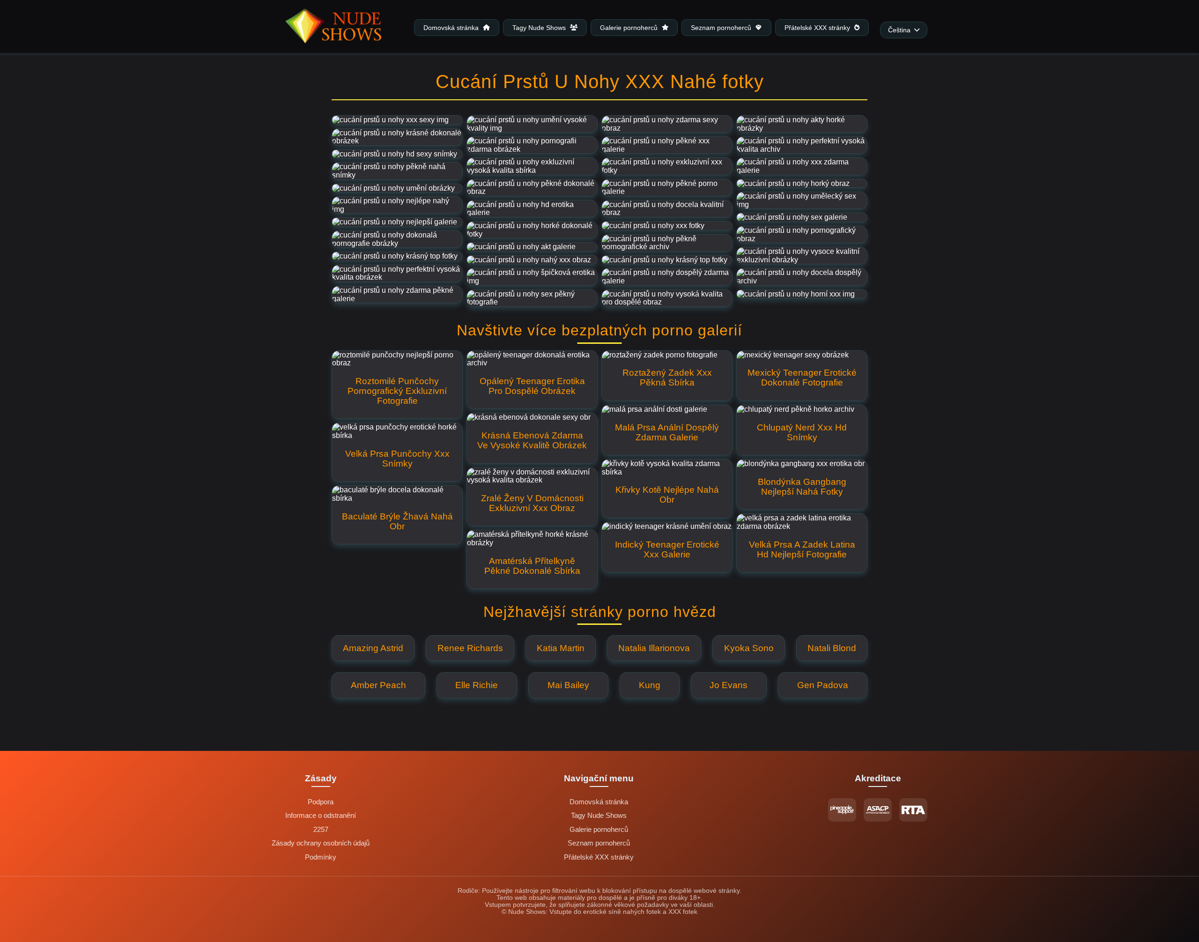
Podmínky (320, 857)
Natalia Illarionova (654, 648)
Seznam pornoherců (722, 27)
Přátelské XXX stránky (818, 27)
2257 (320, 829)
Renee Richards (470, 648)
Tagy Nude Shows (540, 27)
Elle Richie (476, 685)
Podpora (320, 802)
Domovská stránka (452, 27)
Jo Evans (729, 685)
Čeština (899, 30)
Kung (649, 685)
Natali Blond (831, 648)
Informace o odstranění (320, 815)
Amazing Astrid (373, 648)
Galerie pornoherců (629, 27)
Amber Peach (378, 685)
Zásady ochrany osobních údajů (321, 843)
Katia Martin (561, 648)
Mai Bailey (568, 685)
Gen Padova (822, 685)
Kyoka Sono (749, 648)
